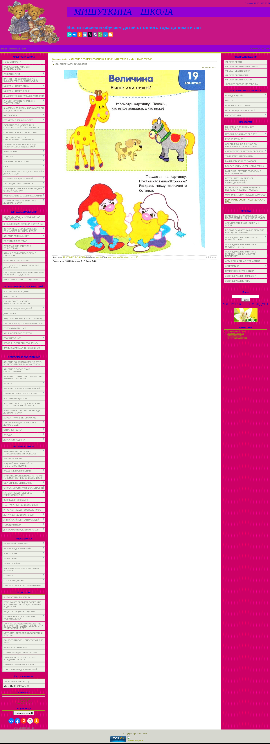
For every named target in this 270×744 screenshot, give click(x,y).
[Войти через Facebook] (17, 721)
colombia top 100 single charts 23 (123, 257)
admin (99, 257)
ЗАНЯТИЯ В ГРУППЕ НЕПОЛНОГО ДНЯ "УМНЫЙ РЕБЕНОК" (99, 59)
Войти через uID (24, 713)
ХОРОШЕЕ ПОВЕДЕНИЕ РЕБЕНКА (241, 84)
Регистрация (14, 49)
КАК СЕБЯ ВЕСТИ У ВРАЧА (237, 71)
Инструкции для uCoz (237, 338)
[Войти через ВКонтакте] (11, 721)
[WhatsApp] (100, 34)
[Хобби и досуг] (246, 321)
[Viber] (95, 34)
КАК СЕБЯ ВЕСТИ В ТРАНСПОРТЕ (241, 66)
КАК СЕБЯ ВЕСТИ (233, 62)
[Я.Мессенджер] (69, 34)
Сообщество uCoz (235, 333)
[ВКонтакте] (74, 34)
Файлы (65, 59)
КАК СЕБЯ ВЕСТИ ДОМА (236, 75)
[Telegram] (85, 34)
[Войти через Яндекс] (23, 721)
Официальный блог (236, 331)
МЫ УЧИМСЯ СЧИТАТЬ (15, 686)
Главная (3, 49)
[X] (90, 34)
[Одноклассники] (80, 34)
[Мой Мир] (105, 34)
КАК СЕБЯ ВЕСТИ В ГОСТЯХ (238, 80)
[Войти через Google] (30, 721)
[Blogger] (110, 34)
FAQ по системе (234, 336)
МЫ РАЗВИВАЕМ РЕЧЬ (14, 681)
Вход (24, 49)
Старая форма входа (24, 728)
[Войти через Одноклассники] (36, 721)
